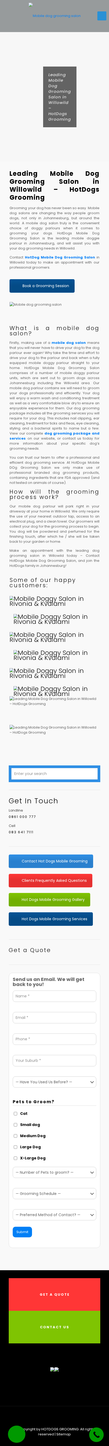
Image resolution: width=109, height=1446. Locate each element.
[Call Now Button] (96, 1434)
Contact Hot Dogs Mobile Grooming (55, 861)
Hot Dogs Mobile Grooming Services (54, 919)
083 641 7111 (21, 832)
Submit (22, 1231)
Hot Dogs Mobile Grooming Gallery (53, 899)
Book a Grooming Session (45, 285)
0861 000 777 (22, 816)
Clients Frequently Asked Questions (54, 880)
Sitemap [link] (63, 1434)
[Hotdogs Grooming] (54, 16)
